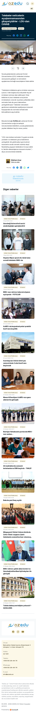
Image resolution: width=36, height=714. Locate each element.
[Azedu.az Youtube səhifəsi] (23, 632)
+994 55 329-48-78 (10, 660)
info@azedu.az (8, 674)
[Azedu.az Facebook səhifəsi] (13, 632)
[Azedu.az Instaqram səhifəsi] (18, 632)
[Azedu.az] (12, 3)
